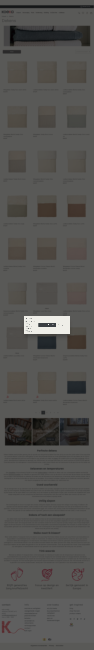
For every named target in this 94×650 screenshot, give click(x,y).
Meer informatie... (29, 330)
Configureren (62, 325)
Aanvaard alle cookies (47, 325)
